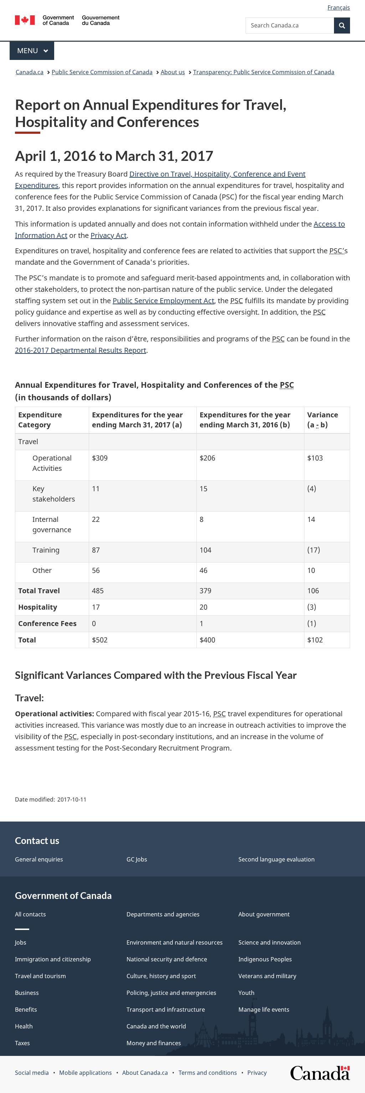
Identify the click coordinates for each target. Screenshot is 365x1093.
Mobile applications (85, 1073)
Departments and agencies (163, 914)
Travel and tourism (40, 976)
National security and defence (167, 959)
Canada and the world (156, 1026)
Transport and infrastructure (166, 1009)
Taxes (22, 1043)
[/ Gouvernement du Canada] (67, 21)
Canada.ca (29, 72)
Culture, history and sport (161, 976)
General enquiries (39, 859)
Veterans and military (267, 976)
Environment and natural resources (175, 942)
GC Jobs (137, 859)
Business (27, 993)
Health (24, 1026)
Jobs (20, 942)
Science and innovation (269, 942)
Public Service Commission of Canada (102, 72)
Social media (32, 1073)
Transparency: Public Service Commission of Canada (263, 72)
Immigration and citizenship (53, 959)
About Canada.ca (145, 1073)
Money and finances (154, 1043)
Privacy (257, 1073)
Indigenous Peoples (265, 959)
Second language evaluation (276, 859)
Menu (28, 50)
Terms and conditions (208, 1073)
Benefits (26, 1009)
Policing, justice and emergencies (171, 993)
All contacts (30, 914)
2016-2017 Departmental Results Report (80, 350)
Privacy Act (109, 235)
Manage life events (263, 1009)
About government (264, 914)
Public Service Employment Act (163, 300)
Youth (246, 993)
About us (173, 72)
